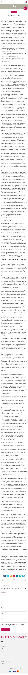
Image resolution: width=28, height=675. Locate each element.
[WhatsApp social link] (20, 576)
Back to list (14, 580)
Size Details (3, 663)
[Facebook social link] (4, 576)
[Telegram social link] (23, 576)
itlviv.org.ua (14, 12)
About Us (3, 644)
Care (2, 656)
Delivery (2, 659)
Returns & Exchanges (5, 661)
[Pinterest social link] (14, 576)
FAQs (2, 650)
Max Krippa (19, 205)
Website (2, 618)
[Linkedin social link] (17, 576)
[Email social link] (11, 576)
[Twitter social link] (7, 576)
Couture (2, 648)
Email (2, 613)
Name (2, 607)
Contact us (3, 646)
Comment (3, 592)
